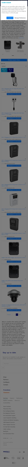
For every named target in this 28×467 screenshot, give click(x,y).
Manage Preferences (20, 18)
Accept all (10, 18)
